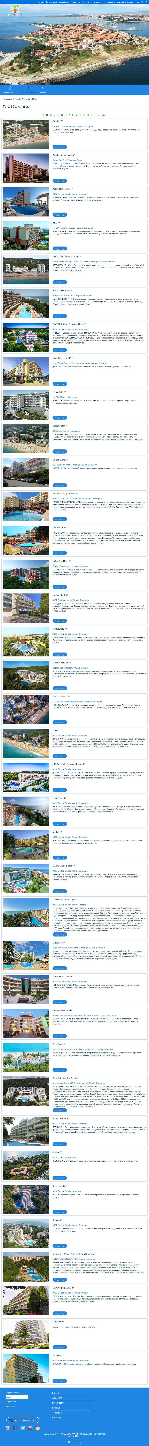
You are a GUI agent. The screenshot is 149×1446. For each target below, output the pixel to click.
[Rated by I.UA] (74, 1442)
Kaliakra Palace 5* (61, 696)
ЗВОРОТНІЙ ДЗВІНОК (24, 1420)
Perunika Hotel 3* (61, 1118)
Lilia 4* (56, 730)
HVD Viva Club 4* (62, 662)
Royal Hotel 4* (60, 1186)
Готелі (86, 1)
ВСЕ (104, 114)
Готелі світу (51, 1)
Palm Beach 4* (59, 1044)
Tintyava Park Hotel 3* (63, 1288)
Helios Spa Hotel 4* (62, 561)
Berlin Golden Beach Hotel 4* (67, 256)
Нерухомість (109, 1)
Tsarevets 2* (58, 1321)
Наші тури (76, 1)
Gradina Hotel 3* (61, 527)
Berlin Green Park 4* (62, 290)
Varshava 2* (58, 1355)
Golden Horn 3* (60, 459)
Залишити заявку (125, 1)
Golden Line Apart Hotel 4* (65, 493)
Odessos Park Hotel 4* (63, 1010)
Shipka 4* (57, 1220)
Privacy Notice (74, 1435)
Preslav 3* (57, 1152)
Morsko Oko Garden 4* (64, 976)
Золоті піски (27, 99)
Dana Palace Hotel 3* (63, 358)
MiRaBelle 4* (59, 942)
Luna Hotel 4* (59, 798)
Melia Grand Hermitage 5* (65, 899)
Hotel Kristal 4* (60, 629)
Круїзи (41, 1)
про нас (56, 1407)
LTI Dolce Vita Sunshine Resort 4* (69, 764)
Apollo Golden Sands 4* (64, 155)
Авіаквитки (64, 1)
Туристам (96, 1)
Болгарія (17, 99)
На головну (7, 99)
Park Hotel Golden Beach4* (66, 1078)
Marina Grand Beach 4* (64, 865)
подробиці (59, 147)
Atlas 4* (56, 223)
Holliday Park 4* (60, 595)
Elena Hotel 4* (59, 392)
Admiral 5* (58, 121)
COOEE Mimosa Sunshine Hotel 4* (69, 324)
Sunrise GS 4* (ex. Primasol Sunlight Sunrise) (74, 1254)
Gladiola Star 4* (60, 426)
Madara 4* (57, 832)
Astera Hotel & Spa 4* (63, 189)
